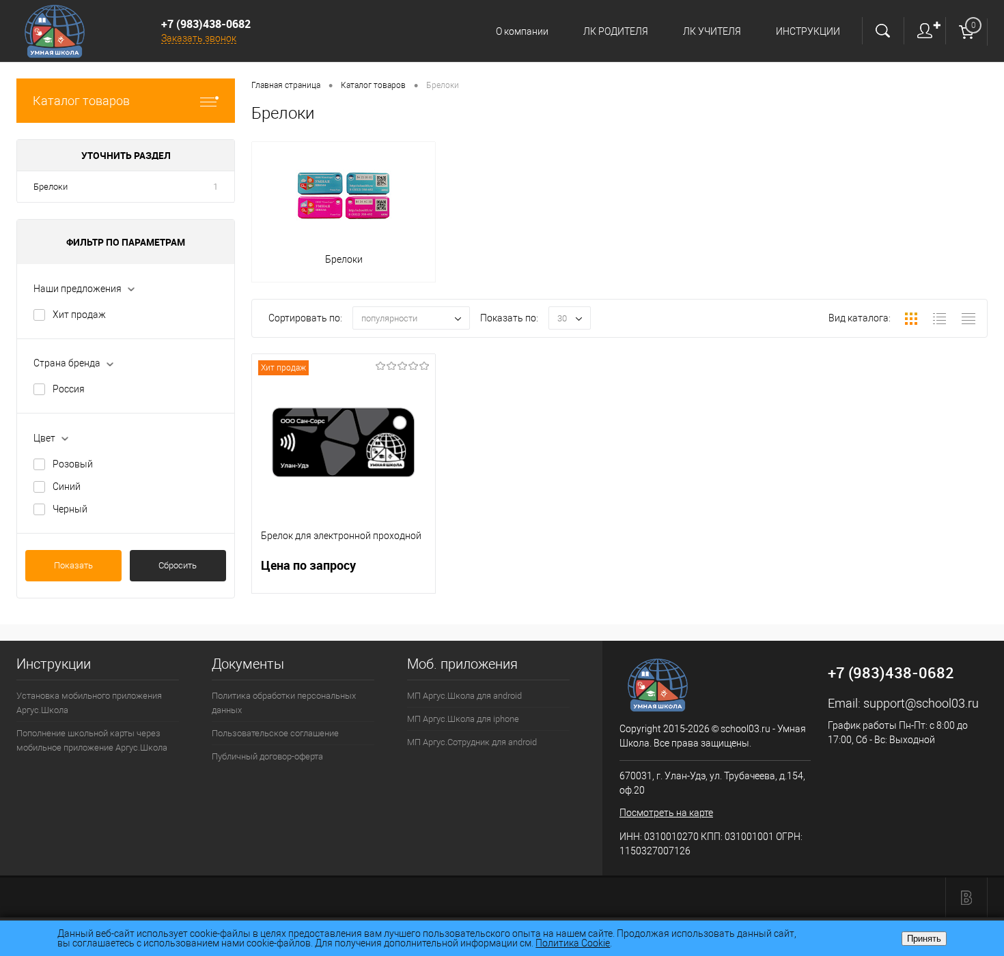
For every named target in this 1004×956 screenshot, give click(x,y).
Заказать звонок (198, 38)
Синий (67, 486)
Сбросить (177, 565)
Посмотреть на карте (666, 812)
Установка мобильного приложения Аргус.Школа (89, 703)
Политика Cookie (572, 943)
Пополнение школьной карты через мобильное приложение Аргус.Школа (91, 740)
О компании (522, 31)
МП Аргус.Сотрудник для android (472, 742)
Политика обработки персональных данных (284, 703)
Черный (70, 509)
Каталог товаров (81, 100)
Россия (69, 388)
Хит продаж (79, 314)
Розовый (73, 464)
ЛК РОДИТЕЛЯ (615, 31)
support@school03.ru (921, 703)
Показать (73, 565)
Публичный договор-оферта (267, 756)
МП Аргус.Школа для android (464, 696)
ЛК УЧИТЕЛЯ (712, 31)
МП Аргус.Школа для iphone (463, 719)
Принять (924, 938)
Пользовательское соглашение (275, 733)
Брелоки (50, 187)
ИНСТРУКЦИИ (808, 31)
